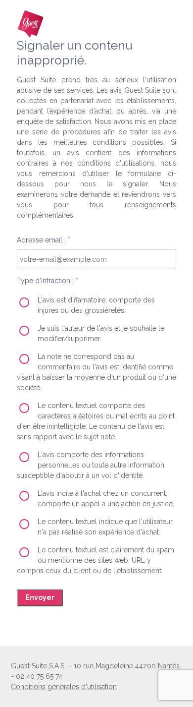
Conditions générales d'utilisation (64, 687)
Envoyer (39, 597)
